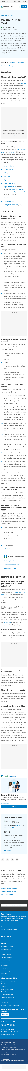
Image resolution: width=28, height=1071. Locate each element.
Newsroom (19, 1032)
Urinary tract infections (11, 205)
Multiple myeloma (9, 183)
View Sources (7, 850)
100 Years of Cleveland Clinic (8, 981)
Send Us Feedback (5, 1044)
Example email (5, 803)
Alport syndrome (9, 166)
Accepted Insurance (6, 949)
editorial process (10, 827)
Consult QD (4, 1032)
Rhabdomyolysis (9, 201)
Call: (5, 1059)
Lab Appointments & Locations (14, 905)
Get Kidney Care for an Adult (12, 561)
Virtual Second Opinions (7, 971)
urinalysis (11, 152)
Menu (24, 6)
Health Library (18, 825)
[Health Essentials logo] (10, 776)
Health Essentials (12, 1032)
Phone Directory (5, 968)
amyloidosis (14, 189)
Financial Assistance (6, 954)
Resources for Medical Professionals (10, 1005)
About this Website (15, 1044)
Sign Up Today (5, 1014)
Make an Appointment (10, 568)
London (24, 1)
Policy (13, 135)
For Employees (5, 1002)
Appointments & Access (7, 946)
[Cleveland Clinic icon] (2, 776)
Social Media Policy (14, 1047)
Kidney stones (8, 173)
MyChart (13, 1034)
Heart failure (7, 176)
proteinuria (7, 622)
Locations (3, 986)
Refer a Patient (5, 965)
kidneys (23, 83)
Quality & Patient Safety (7, 989)
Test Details (21, 62)
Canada (14, 1)
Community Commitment (7, 997)
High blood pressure (10, 180)
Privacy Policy (4, 1052)
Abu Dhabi (9, 1)
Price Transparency (6, 962)
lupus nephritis (21, 192)
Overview (12, 62)
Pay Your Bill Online (6, 960)
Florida (19, 1)
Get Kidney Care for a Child (11, 564)
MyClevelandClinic (5, 1034)
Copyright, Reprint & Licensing (7, 1049)
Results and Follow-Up (7, 66)
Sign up (14, 806)
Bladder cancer (8, 169)
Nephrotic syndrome (10, 187)
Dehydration (7, 549)
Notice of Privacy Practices (14, 1052)
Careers (3, 1000)
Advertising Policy (5, 1047)
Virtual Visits (4, 973)
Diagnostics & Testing (7, 15)
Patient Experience (5, 992)
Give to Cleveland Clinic (7, 957)
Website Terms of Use (20, 1049)
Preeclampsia (8, 198)
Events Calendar (5, 952)
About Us (3, 983)
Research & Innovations (7, 994)
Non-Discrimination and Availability (8, 1054)
